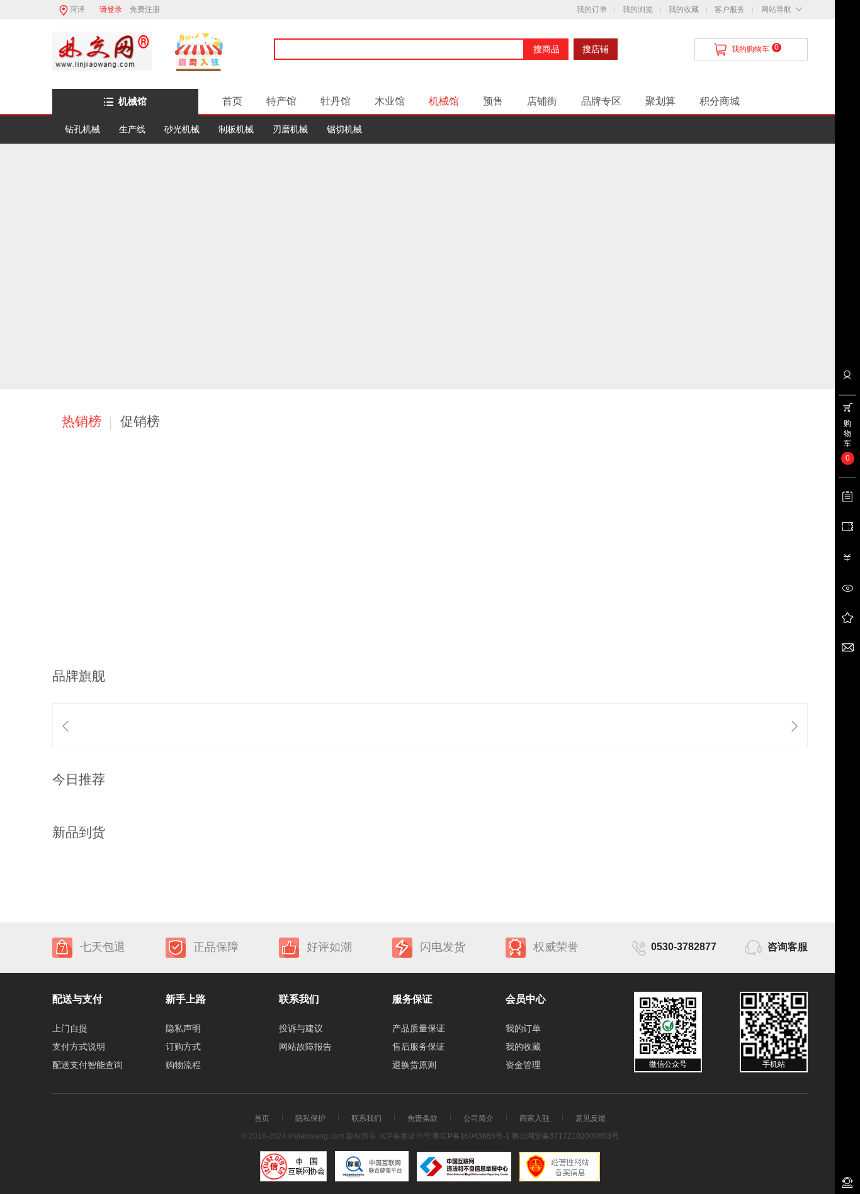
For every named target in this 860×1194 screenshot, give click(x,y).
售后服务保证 (418, 1047)
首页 (232, 101)
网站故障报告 (305, 1047)
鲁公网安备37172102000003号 (565, 1136)
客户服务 (730, 9)
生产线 (132, 129)
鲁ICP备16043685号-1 (471, 1136)
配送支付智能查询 (87, 1065)
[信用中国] (372, 1166)
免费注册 (145, 9)
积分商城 (719, 101)
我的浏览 (638, 9)
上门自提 (70, 1028)
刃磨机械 (290, 129)
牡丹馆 (335, 101)
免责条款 (422, 1118)
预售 (493, 101)
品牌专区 (601, 101)
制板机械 (236, 129)
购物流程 (183, 1065)
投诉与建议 (301, 1028)
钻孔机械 (82, 129)
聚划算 (660, 101)
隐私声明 (183, 1028)
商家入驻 (534, 1118)
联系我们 (366, 1118)
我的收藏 (684, 9)
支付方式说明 (78, 1047)
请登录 (110, 9)
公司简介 (478, 1118)
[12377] (464, 1166)
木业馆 (390, 101)
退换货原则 (414, 1065)
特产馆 (281, 101)
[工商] (559, 1166)
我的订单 (592, 9)
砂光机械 (182, 129)
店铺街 (542, 101)
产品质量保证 (418, 1028)
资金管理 (523, 1065)
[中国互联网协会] (293, 1166)
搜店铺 (595, 49)
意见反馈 (590, 1118)
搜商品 (546, 49)
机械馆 (132, 101)
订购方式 (183, 1047)
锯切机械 (344, 129)
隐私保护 (310, 1118)
